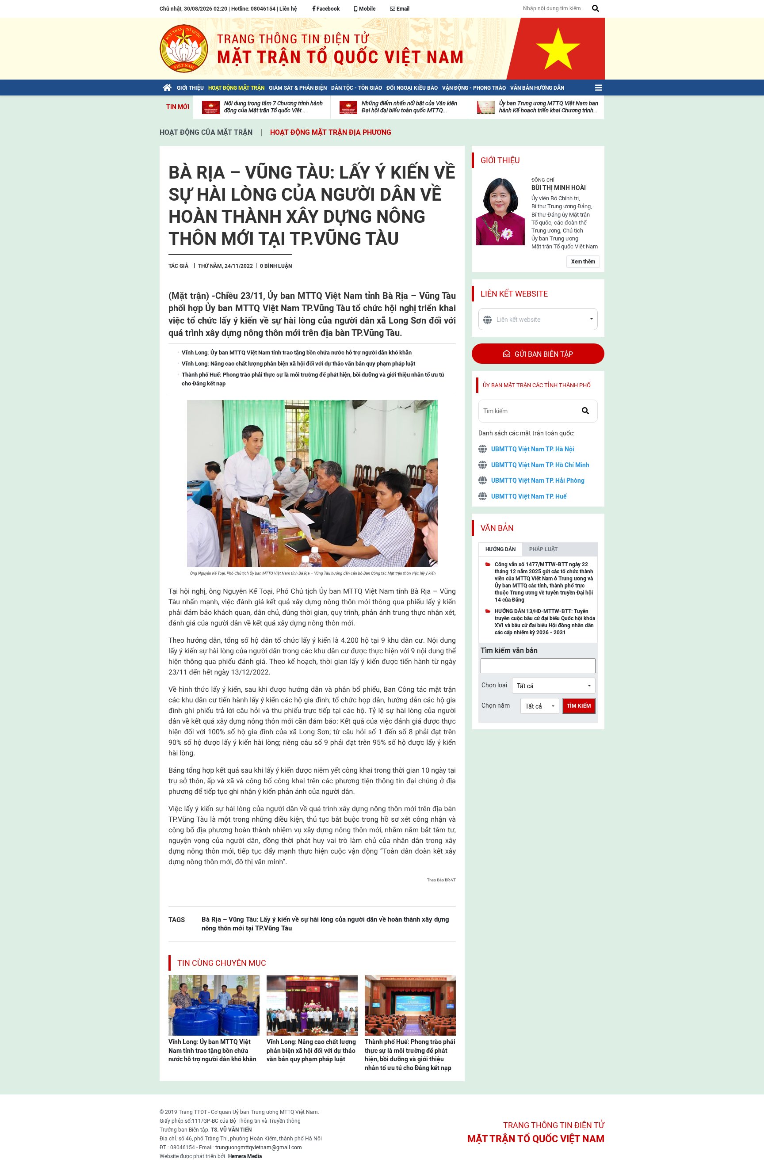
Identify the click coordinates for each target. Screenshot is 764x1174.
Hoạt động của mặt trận (206, 132)
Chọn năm (495, 705)
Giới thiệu (500, 160)
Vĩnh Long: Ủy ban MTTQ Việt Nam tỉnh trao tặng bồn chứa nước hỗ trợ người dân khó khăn (212, 1050)
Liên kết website (514, 293)
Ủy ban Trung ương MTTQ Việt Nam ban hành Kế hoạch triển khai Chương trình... (548, 107)
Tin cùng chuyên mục (221, 963)
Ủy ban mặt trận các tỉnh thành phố (537, 385)
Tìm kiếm (579, 706)
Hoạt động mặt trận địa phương (330, 132)
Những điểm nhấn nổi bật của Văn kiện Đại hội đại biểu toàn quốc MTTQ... (409, 107)
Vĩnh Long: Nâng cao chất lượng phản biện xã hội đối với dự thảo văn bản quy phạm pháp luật (311, 1050)
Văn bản (497, 528)
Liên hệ (288, 9)
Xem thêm (583, 262)
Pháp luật (543, 549)
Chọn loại (494, 685)
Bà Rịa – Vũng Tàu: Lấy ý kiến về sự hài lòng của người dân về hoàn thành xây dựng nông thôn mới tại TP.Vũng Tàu (325, 923)
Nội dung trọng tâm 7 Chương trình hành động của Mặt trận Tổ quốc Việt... (273, 107)
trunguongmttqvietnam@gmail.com (258, 1147)
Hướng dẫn (500, 549)
